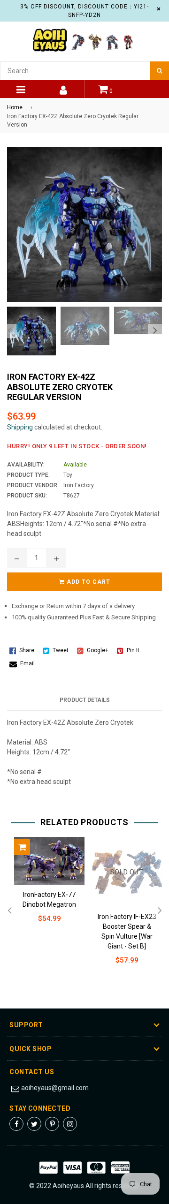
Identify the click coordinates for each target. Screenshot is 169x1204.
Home (15, 107)
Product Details (85, 700)
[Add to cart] (22, 847)
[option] (29, 331)
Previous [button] (9, 331)
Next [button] (155, 331)
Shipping (20, 427)
